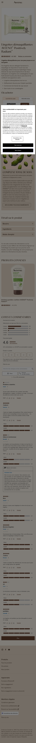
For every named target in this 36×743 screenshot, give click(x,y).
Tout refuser (18, 150)
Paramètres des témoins (17, 138)
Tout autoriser (18, 145)
